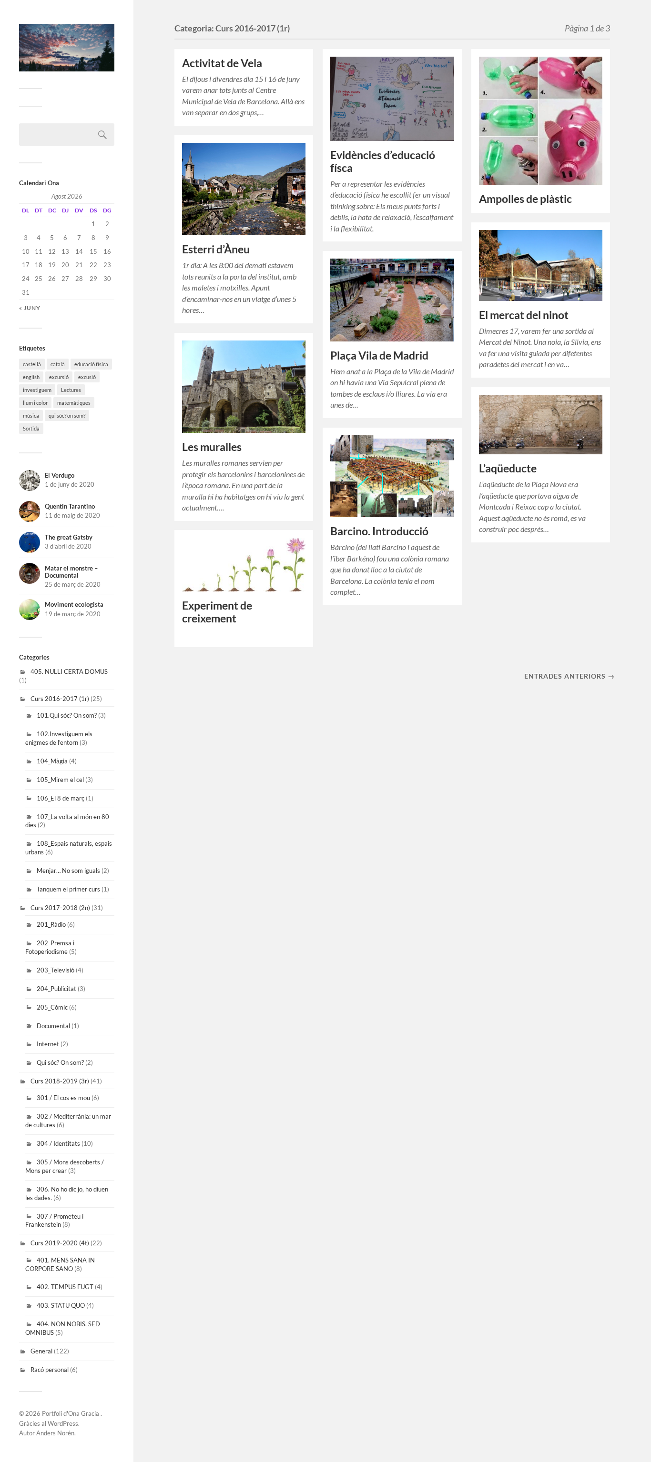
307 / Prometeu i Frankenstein (54, 1220)
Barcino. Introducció (379, 531)
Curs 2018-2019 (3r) (60, 1081)
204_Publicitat (56, 988)
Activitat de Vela (222, 63)
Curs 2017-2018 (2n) (60, 907)
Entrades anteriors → (569, 676)
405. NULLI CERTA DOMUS (69, 671)
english (31, 377)
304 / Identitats (58, 1143)
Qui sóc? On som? (60, 1062)
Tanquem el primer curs (68, 889)
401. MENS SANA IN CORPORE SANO (60, 1264)
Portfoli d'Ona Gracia (71, 1413)
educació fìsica (91, 364)
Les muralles (212, 447)
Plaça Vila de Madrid (379, 355)
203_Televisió (55, 970)
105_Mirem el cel (60, 779)
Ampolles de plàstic (525, 198)
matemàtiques (74, 403)
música (31, 415)
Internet (48, 1044)
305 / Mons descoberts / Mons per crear (64, 1166)
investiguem (37, 390)
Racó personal (50, 1369)
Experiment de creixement (217, 612)
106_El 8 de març (60, 798)
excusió (87, 377)
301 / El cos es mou (63, 1098)
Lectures (71, 390)
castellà (32, 364)
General (41, 1351)
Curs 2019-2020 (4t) (60, 1243)
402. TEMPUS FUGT (65, 1287)
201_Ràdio (51, 924)
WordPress (63, 1423)
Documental (53, 1026)
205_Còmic (52, 1007)
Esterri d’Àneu (216, 249)
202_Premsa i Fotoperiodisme (49, 947)
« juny (30, 308)
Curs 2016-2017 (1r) (60, 698)
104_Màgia (52, 761)
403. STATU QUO (61, 1305)
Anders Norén (55, 1433)
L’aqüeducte (508, 468)
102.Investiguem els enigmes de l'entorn (58, 738)
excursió (59, 377)
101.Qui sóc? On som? (67, 715)
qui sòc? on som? (67, 415)
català (58, 364)
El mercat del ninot (524, 315)
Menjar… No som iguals (68, 870)
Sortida (31, 428)
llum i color (35, 403)
